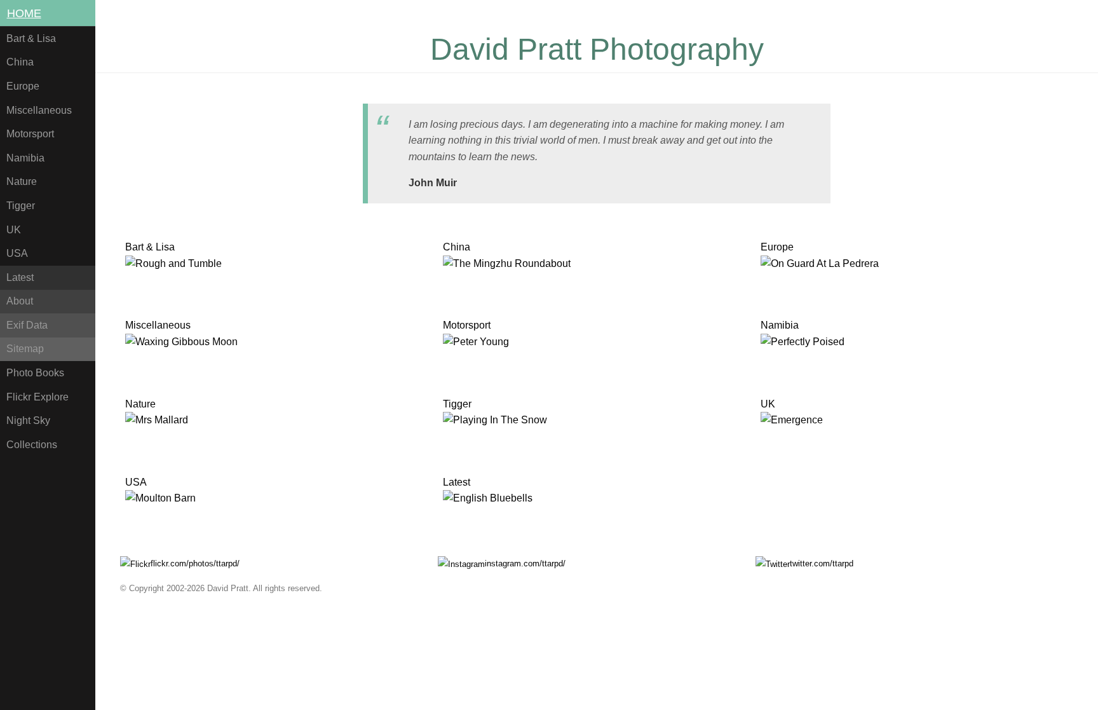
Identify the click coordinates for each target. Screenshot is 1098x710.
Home (24, 13)
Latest (20, 277)
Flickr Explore (37, 397)
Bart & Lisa (31, 38)
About (19, 301)
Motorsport (30, 133)
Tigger (20, 205)
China (20, 62)
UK (13, 229)
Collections (31, 444)
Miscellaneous (39, 110)
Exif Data (27, 325)
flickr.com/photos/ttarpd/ (195, 563)
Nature (21, 181)
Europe (22, 86)
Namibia (25, 158)
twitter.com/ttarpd (821, 563)
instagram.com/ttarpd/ (525, 563)
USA (17, 253)
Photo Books (35, 372)
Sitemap (25, 348)
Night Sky (28, 420)
